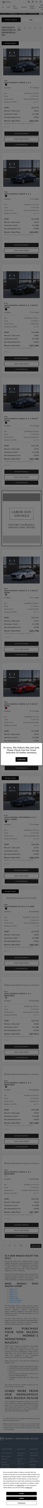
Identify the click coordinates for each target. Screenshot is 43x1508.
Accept (21, 1493)
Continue (21, 759)
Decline (21, 1498)
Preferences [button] (28, 1487)
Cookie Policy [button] (20, 1485)
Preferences (21, 1503)
